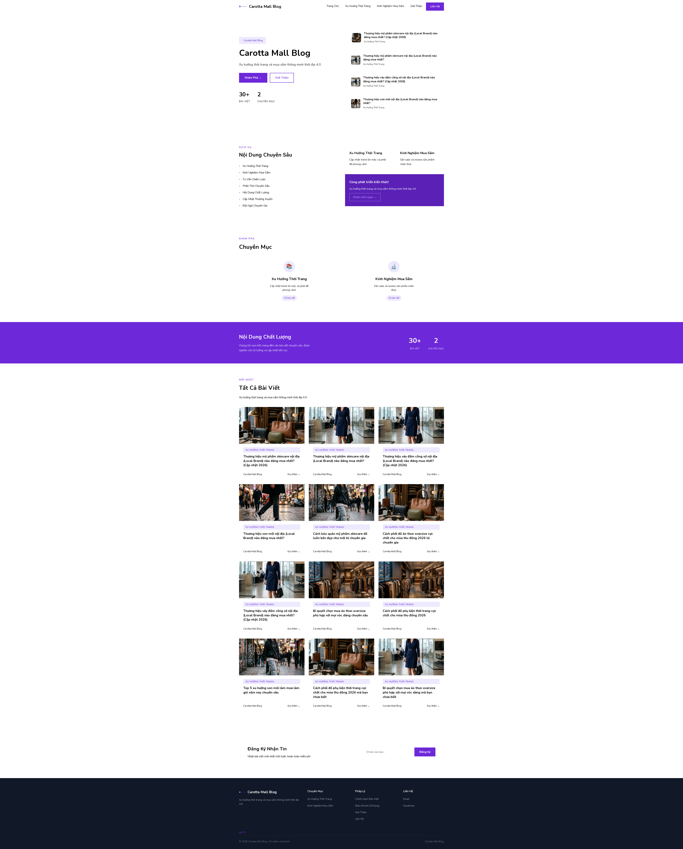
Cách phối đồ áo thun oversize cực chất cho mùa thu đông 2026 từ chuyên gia (408, 538)
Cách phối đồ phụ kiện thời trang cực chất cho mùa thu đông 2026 (409, 613)
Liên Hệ (435, 6)
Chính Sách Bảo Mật (367, 799)
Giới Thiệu (416, 6)
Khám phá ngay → (365, 197)
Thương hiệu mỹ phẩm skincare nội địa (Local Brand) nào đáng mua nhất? (341, 458)
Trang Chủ (333, 6)
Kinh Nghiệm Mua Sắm (390, 6)
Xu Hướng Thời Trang (357, 6)
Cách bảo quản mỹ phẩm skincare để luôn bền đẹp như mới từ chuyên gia (340, 536)
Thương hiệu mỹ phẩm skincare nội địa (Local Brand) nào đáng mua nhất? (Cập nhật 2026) (400, 35)
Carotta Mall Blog (265, 6)
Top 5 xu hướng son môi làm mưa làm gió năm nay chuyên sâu (271, 690)
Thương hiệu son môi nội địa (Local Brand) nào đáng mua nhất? (269, 536)
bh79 (242, 832)
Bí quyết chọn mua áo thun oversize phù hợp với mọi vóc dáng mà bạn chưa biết (409, 692)
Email (406, 799)
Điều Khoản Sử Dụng (367, 805)
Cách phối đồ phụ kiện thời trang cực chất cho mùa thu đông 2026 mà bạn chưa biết (340, 692)
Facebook (408, 805)
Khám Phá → (253, 78)
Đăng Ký (424, 752)
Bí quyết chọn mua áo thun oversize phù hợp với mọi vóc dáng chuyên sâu (340, 613)
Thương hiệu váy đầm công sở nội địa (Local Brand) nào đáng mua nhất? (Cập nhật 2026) (399, 79)
